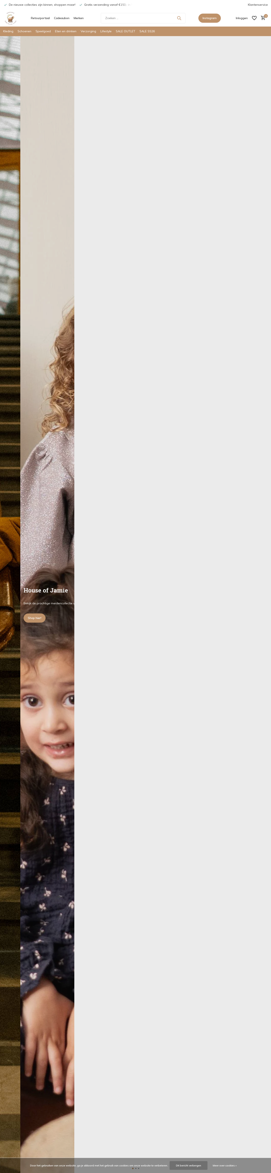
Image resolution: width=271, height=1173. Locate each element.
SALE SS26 (147, 31)
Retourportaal (40, 18)
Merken (79, 18)
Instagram (210, 18)
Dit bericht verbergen (188, 1165)
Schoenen (24, 31)
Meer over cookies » (225, 1165)
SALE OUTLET (125, 31)
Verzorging (88, 31)
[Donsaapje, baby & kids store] (10, 18)
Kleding (8, 31)
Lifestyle (106, 31)
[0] (262, 18)
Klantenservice (258, 5)
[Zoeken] (179, 18)
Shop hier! (14, 618)
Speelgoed (43, 31)
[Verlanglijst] (254, 18)
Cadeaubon (61, 18)
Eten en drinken (65, 31)
